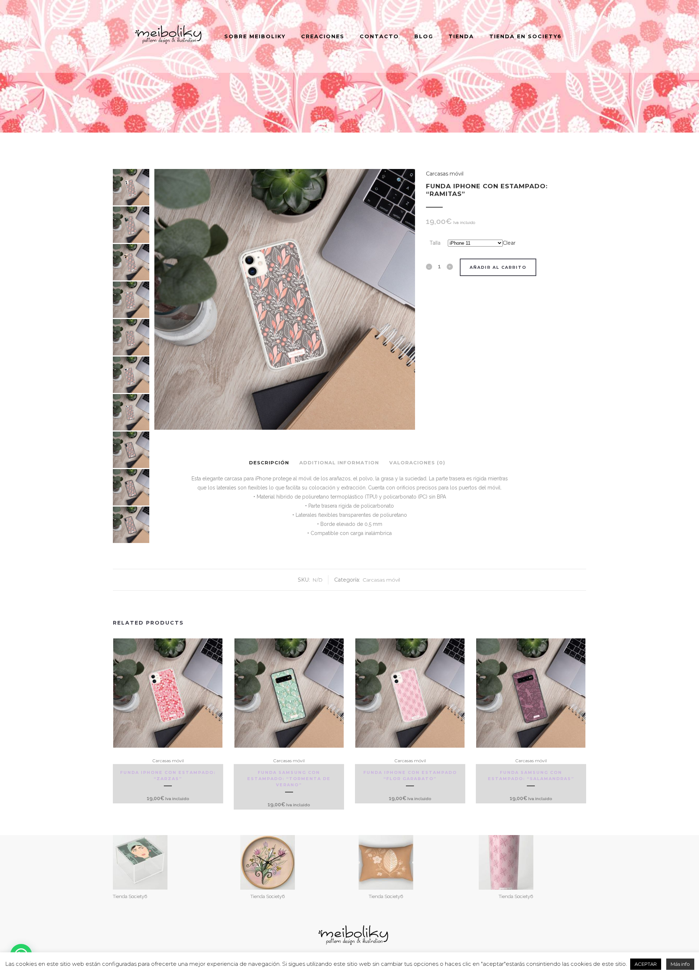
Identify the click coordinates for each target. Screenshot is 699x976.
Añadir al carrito (498, 267)
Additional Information (339, 462)
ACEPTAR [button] (646, 964)
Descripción (269, 462)
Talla (435, 243)
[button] (402, 180)
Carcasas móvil (444, 173)
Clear (509, 243)
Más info (680, 964)
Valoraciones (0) (417, 462)
